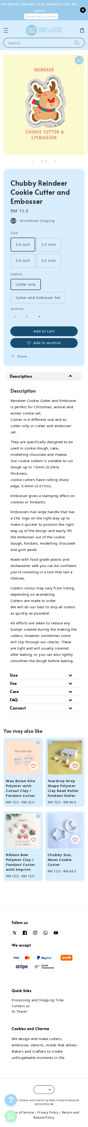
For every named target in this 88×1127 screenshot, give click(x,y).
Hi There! (19, 1011)
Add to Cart (44, 331)
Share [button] (22, 356)
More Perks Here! (41, 16)
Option (17, 274)
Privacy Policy (48, 1112)
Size (14, 232)
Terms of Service (21, 1112)
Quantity (17, 309)
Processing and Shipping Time (38, 1000)
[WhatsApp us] (11, 1116)
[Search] (76, 42)
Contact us (21, 1006)
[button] (6, 30)
